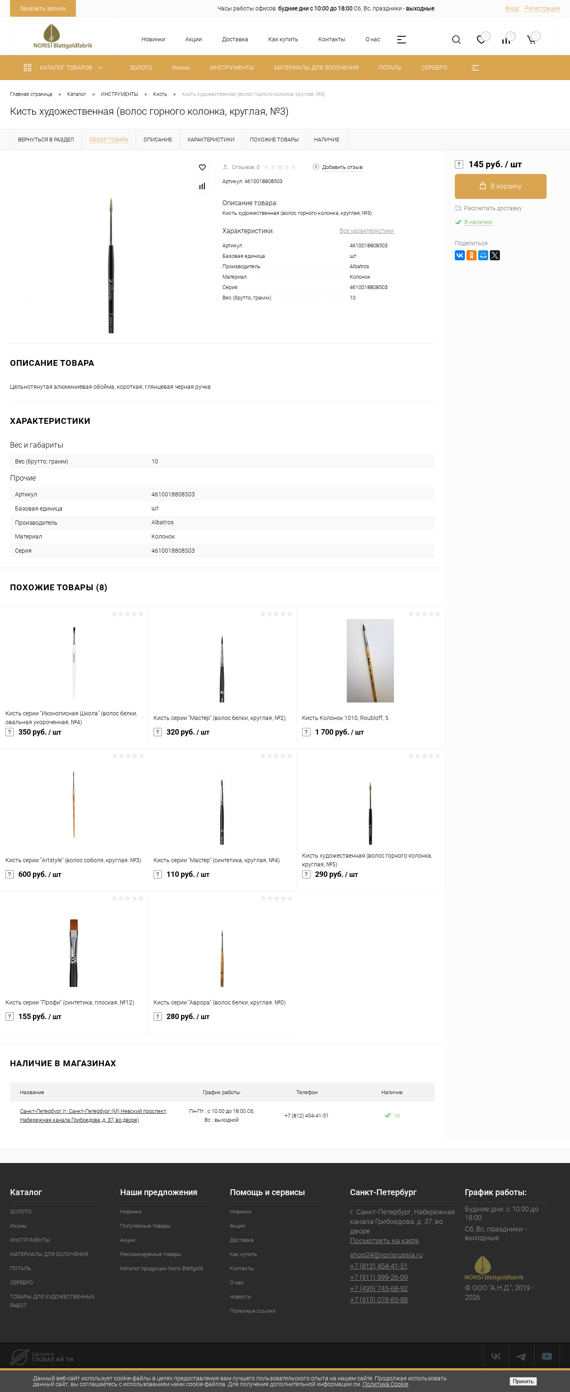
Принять (523, 1381)
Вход (512, 8)
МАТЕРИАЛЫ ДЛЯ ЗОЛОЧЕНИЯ (49, 1254)
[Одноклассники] (472, 255)
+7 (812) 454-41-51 (379, 1266)
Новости (240, 1297)
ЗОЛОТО (21, 1211)
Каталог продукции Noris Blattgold (161, 1268)
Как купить (283, 39)
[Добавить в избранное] (202, 167)
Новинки (153, 39)
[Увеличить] (111, 246)
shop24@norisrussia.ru (386, 1255)
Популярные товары (145, 1226)
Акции (193, 39)
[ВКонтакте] (460, 255)
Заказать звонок (43, 8)
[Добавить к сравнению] (202, 186)
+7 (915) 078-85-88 (379, 1300)
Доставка (235, 39)
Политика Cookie (385, 1384)
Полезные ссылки (252, 1311)
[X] (495, 255)
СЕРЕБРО (21, 1282)
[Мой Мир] (483, 255)
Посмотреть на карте (384, 1240)
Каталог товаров (66, 67)
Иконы (18, 1226)
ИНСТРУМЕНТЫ (30, 1240)
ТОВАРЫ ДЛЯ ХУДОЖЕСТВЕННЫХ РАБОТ (52, 1301)
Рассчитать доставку (493, 208)
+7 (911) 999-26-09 (379, 1277)
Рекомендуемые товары (151, 1254)
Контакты (332, 39)
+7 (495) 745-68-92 (379, 1288)
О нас (373, 39)
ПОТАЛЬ (20, 1268)
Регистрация (542, 8)
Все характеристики (367, 230)
